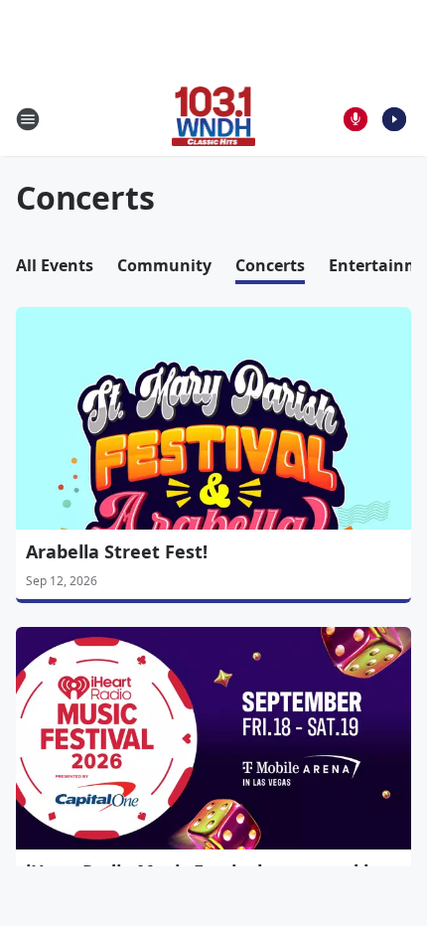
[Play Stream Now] (394, 119)
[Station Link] (214, 118)
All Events (54, 265)
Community (164, 265)
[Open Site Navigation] (28, 119)
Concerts (270, 265)
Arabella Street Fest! (117, 551)
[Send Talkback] (355, 119)
